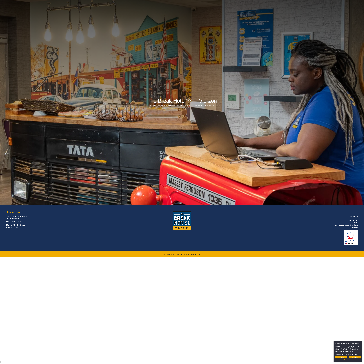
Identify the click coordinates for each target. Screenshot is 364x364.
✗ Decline (355, 357)
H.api (181, 254)
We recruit (354, 222)
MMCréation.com (196, 254)
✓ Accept (341, 357)
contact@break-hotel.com (16, 225)
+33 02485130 (13, 227)
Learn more (347, 360)
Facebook (353, 216)
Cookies (355, 227)
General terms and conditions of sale (345, 225)
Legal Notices (353, 220)
